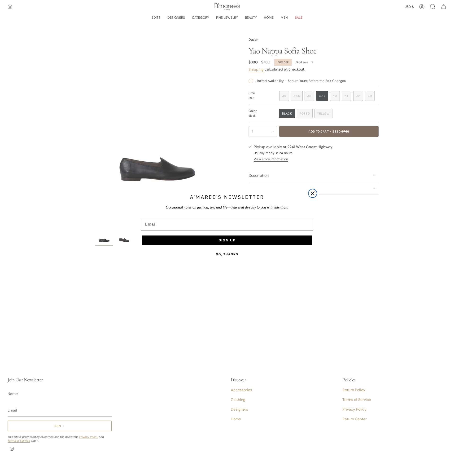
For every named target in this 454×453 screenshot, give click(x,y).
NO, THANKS (227, 254)
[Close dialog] (312, 193)
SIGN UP (227, 240)
